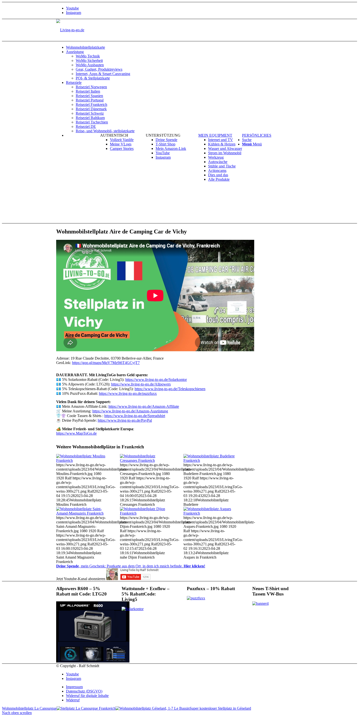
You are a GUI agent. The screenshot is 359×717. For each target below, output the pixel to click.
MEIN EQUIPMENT (215, 135)
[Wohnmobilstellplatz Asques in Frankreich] (209, 513)
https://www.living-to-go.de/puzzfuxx (128, 393)
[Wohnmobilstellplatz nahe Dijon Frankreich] (146, 513)
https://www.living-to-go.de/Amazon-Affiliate (143, 406)
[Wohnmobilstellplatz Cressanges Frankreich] (146, 460)
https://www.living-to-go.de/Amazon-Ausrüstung (130, 411)
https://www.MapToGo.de (76, 433)
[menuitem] (184, 47)
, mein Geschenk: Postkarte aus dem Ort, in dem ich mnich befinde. (130, 566)
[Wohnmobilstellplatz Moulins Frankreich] (82, 460)
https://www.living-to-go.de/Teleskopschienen (170, 389)
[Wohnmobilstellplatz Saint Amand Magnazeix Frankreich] (82, 513)
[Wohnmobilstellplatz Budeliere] (209, 460)
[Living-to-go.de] (70, 30)
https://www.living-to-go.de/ (141, 384)
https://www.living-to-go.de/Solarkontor (156, 379)
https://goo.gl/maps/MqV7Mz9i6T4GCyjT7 (106, 363)
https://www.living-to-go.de (134, 416)
